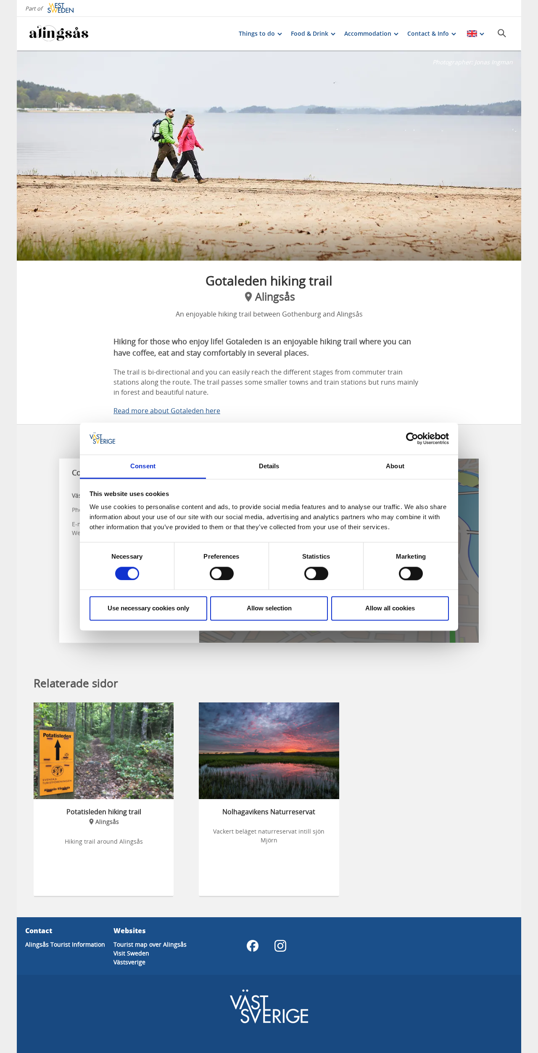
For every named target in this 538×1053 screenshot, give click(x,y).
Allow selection (269, 608)
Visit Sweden (131, 953)
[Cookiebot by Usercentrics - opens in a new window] (412, 438)
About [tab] (395, 466)
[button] (269, 155)
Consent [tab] (143, 466)
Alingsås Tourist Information (65, 944)
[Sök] (502, 33)
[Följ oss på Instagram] (280, 946)
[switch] (222, 573)
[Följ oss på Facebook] (252, 946)
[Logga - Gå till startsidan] (58, 33)
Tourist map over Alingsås (150, 944)
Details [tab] (269, 466)
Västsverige (129, 962)
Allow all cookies (390, 608)
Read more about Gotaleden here (166, 410)
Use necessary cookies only (148, 608)
